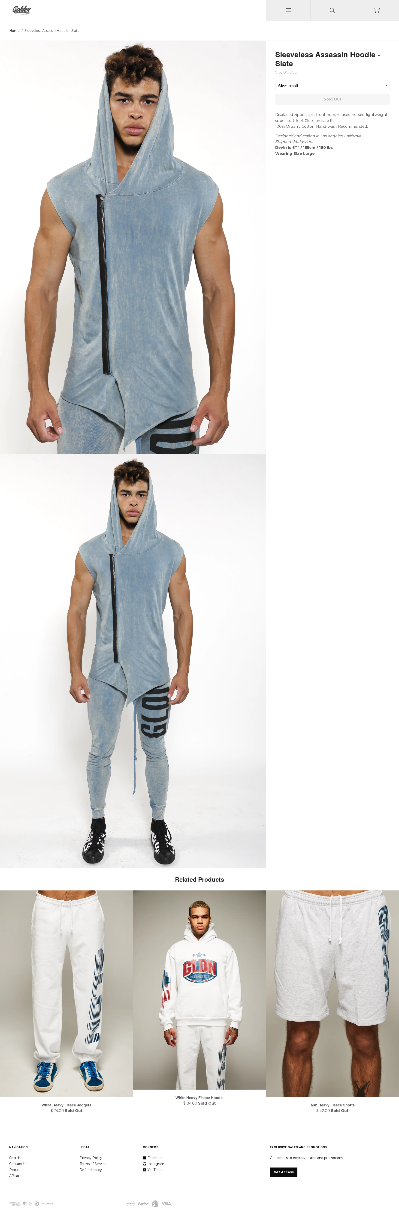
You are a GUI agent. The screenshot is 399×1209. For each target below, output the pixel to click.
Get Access (284, 1172)
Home (14, 31)
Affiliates (16, 1176)
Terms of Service (93, 1164)
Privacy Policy (91, 1158)
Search (14, 1158)
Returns (15, 1170)
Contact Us (18, 1164)
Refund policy (91, 1170)
